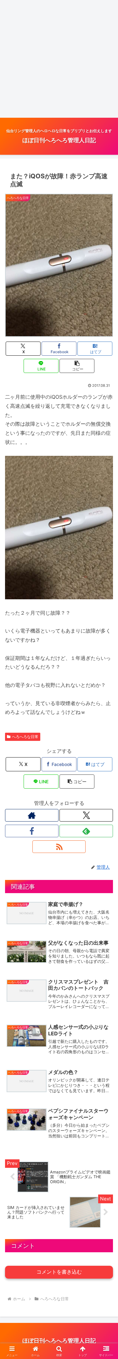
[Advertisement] (59, 59)
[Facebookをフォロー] (32, 831)
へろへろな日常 (25, 736)
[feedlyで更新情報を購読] (86, 831)
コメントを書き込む (59, 1272)
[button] (76, 366)
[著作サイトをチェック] (32, 815)
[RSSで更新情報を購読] (59, 846)
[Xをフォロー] (86, 815)
